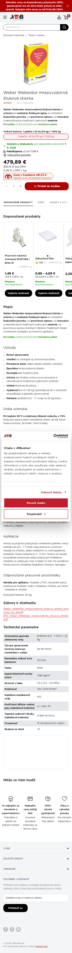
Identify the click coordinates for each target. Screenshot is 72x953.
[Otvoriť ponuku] (5, 17)
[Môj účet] (59, 17)
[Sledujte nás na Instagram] (12, 929)
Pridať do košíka (49, 186)
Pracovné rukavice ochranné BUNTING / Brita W (17, 259)
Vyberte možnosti (18, 293)
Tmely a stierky (36, 35)
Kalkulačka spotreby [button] (19, 155)
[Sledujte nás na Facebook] (5, 929)
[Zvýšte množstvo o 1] (20, 186)
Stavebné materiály (13, 35)
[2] (49, 255)
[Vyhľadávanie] (64, 27)
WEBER (7, 103)
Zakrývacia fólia (44, 258)
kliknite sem (42, 946)
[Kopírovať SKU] (31, 267)
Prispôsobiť (34, 513)
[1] (48, 256)
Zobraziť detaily (51, 492)
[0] (66, 17)
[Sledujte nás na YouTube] (18, 929)
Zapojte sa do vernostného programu (32, 178)
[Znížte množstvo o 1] (6, 186)
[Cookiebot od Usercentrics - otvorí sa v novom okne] (53, 436)
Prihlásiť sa (15, 908)
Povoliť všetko (36, 503)
